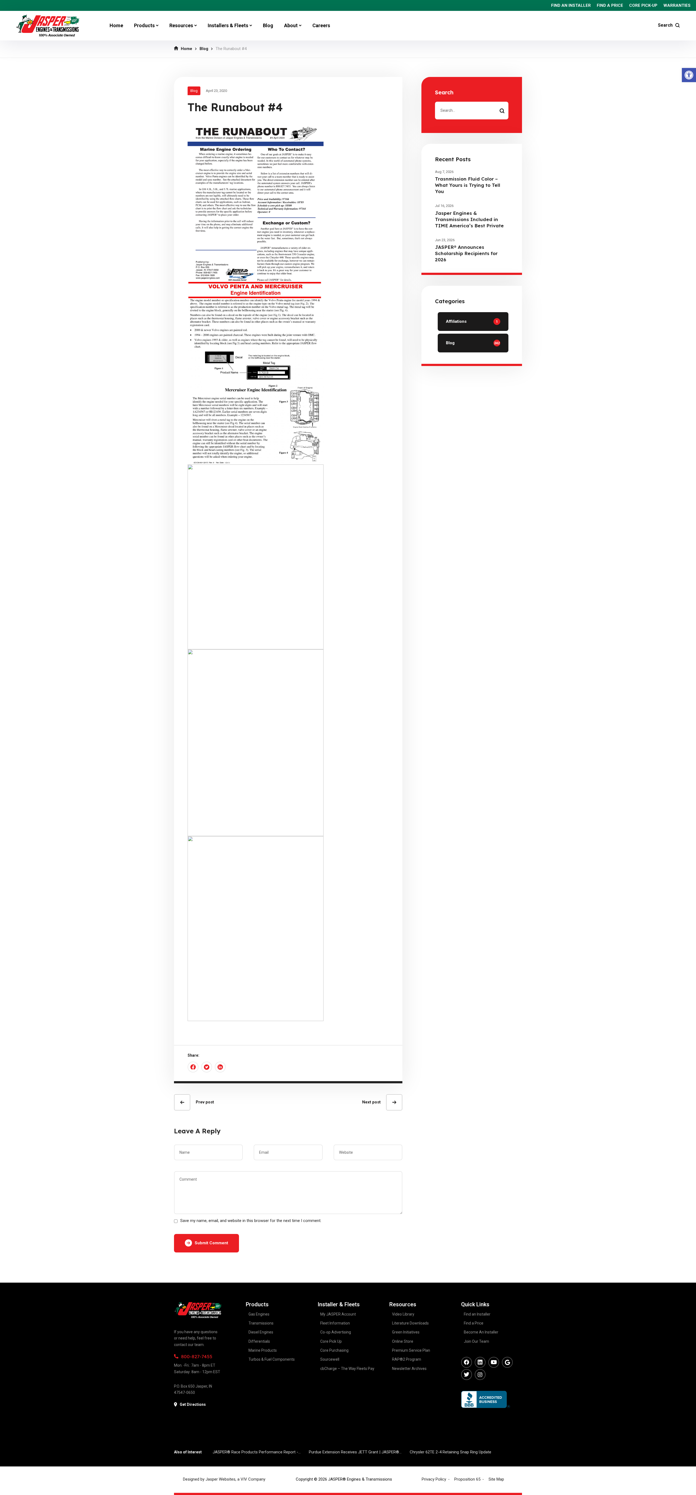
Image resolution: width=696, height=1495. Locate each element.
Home (186, 48)
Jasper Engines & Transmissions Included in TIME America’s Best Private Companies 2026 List (469, 222)
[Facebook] (466, 1362)
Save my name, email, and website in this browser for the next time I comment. (250, 1220)
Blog (204, 48)
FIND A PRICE (610, 5)
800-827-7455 (196, 1356)
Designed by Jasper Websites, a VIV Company (224, 1479)
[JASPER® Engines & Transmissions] (47, 25)
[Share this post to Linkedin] (220, 1067)
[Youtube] (493, 1362)
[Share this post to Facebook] (193, 1067)
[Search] (501, 110)
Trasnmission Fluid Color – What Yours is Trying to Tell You (467, 185)
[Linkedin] (480, 1362)
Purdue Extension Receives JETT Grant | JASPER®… (355, 1452)
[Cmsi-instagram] (480, 1374)
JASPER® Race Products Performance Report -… (257, 1452)
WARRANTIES (677, 5)
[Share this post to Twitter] (206, 1067)
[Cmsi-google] (507, 1362)
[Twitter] (466, 1374)
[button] (689, 75)
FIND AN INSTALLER (571, 5)
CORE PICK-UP (643, 5)
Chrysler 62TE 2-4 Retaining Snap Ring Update (450, 1452)
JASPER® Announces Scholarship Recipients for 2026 (466, 253)
